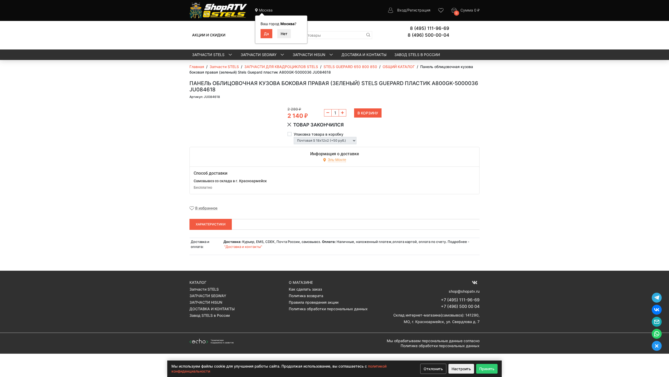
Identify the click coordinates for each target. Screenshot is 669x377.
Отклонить (433, 369)
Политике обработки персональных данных (440, 345)
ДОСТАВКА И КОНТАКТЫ (364, 54)
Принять (486, 369)
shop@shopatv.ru (464, 291)
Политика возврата (306, 295)
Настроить (461, 369)
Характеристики (211, 224)
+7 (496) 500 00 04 (460, 306)
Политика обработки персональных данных (328, 309)
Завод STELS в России (417, 54)
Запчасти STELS (209, 54)
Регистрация (418, 10)
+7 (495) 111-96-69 (460, 299)
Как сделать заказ (305, 289)
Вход (401, 10)
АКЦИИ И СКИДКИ (208, 35)
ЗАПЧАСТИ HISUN (309, 54)
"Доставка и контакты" (243, 247)
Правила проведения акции (313, 302)
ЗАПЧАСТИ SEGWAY (259, 54)
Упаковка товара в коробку (318, 134)
